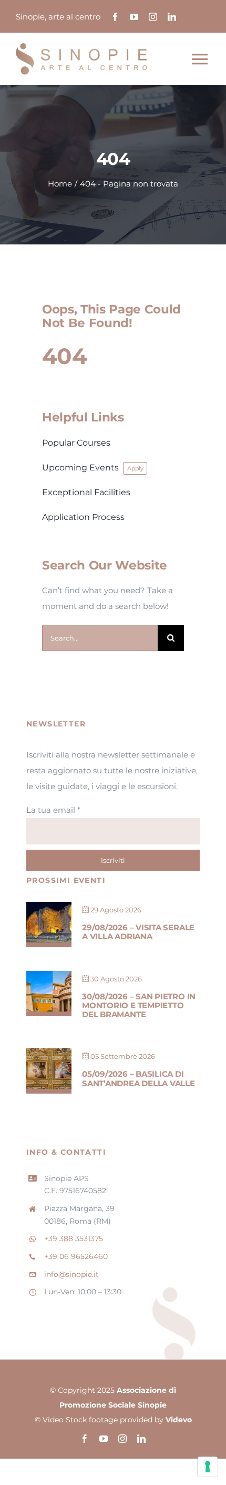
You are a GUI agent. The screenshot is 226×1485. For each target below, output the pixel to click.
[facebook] (115, 17)
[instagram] (153, 17)
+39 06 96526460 (76, 1256)
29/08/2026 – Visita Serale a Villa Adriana (138, 931)
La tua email (53, 810)
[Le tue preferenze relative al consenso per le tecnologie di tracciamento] (208, 1467)
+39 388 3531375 (73, 1238)
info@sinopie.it (71, 1274)
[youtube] (134, 17)
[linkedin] (172, 17)
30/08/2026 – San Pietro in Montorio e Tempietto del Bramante (139, 1005)
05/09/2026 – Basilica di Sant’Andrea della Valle (138, 1078)
